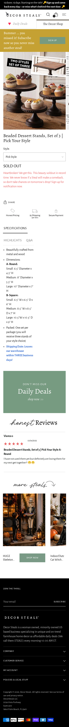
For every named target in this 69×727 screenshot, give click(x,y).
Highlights (13, 240)
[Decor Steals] (23, 14)
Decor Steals (25, 692)
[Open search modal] (48, 14)
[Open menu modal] (64, 14)
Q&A (29, 240)
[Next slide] (60, 523)
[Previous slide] (8, 523)
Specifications (15, 228)
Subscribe (60, 602)
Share (11, 202)
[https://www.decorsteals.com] (34, 392)
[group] (34, 453)
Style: (6, 148)
